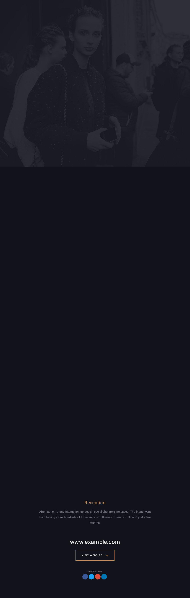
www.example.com (95, 542)
